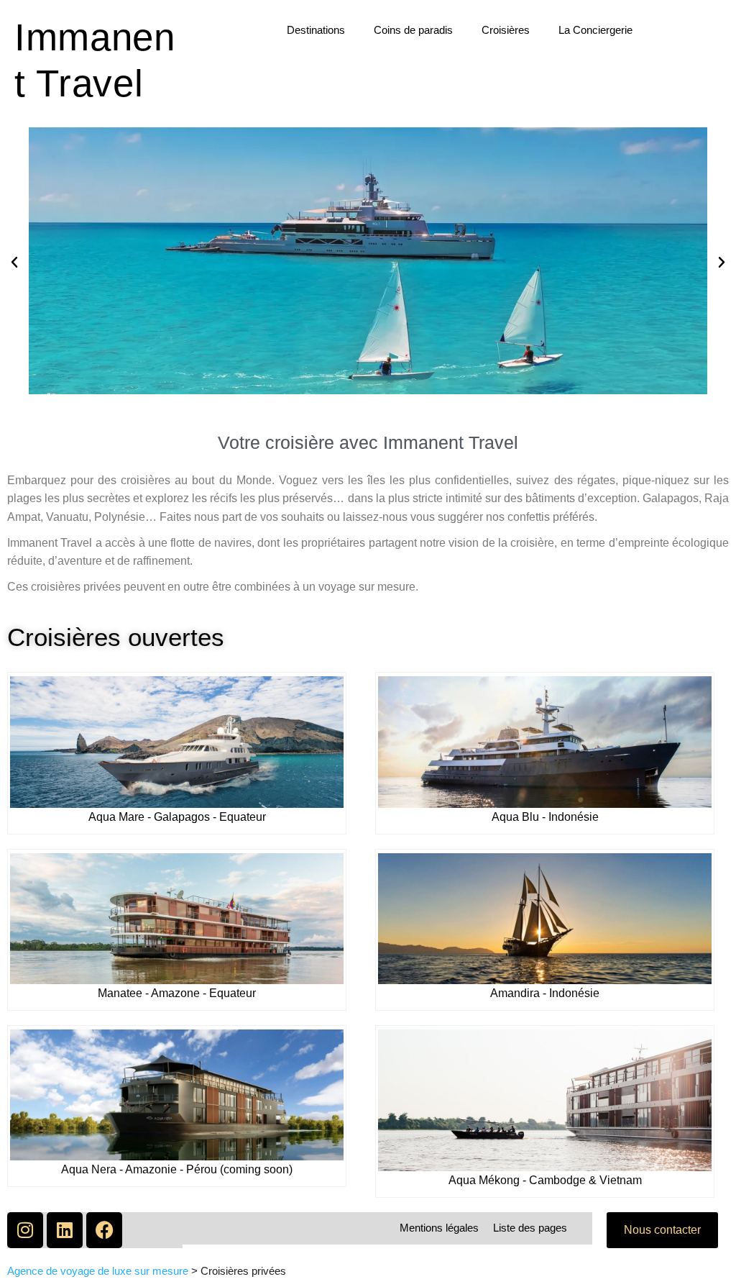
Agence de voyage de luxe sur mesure (97, 1271)
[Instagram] (25, 1230)
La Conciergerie (595, 30)
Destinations (316, 30)
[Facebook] (104, 1230)
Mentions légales (439, 1228)
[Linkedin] (65, 1230)
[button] (14, 262)
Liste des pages (530, 1228)
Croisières (506, 30)
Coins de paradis (413, 30)
